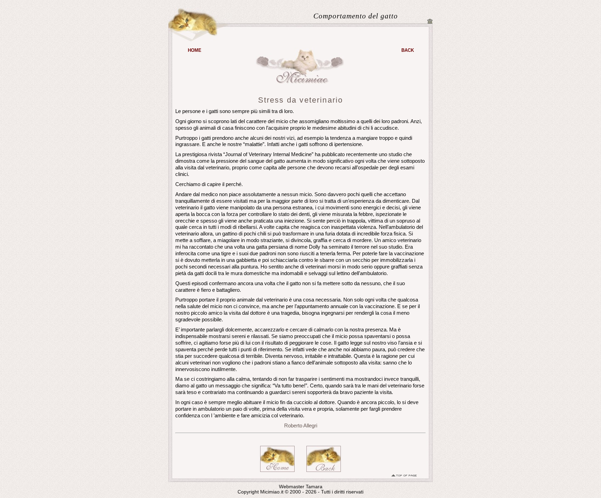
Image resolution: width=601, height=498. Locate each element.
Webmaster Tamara (300, 486)
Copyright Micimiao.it (260, 492)
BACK (407, 50)
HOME (194, 50)
